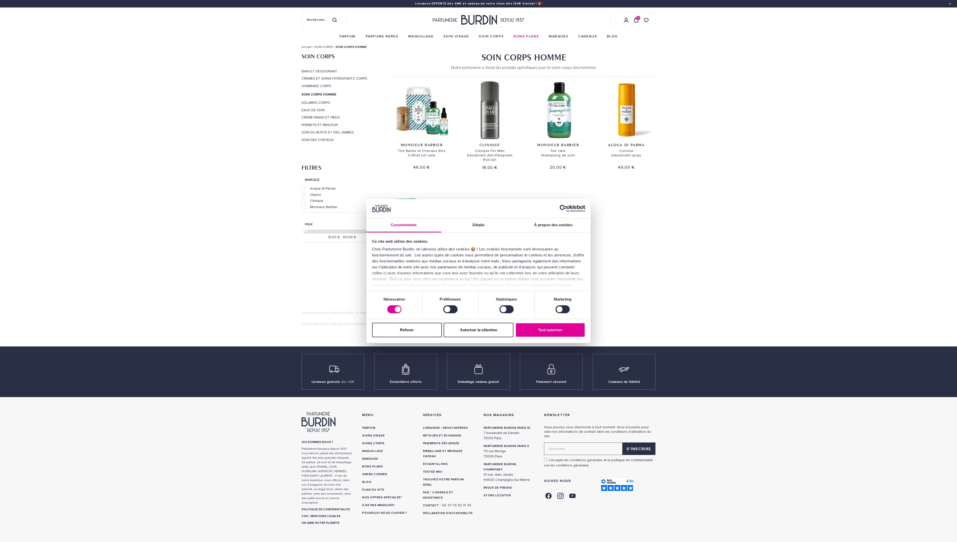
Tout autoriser (550, 330)
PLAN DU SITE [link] (373, 490)
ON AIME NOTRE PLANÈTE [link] (320, 523)
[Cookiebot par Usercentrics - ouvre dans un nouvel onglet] (563, 208)
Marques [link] (370, 459)
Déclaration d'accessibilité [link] (448, 513)
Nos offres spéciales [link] (381, 497)
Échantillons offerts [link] (406, 382)
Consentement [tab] (403, 225)
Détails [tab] (479, 225)
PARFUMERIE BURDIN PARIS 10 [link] (506, 428)
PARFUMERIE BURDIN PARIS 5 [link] (506, 446)
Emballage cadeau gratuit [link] (478, 382)
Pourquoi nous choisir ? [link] (384, 513)
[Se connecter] (626, 19)
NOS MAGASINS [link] (498, 415)
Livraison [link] (431, 428)
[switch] (450, 309)
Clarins (315, 194)
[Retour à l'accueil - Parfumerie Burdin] (478, 19)
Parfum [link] (368, 428)
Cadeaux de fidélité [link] (624, 382)
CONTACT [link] (431, 505)
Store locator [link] (497, 495)
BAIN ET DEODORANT (319, 71)
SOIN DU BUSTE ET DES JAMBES (328, 132)
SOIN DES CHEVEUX (318, 140)
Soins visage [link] (373, 435)
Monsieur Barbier (324, 207)
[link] (347, 36)
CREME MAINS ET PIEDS (321, 117)
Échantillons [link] (435, 464)
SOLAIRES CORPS (316, 103)
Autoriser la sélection (478, 330)
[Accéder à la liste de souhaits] (646, 20)
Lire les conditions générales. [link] (567, 465)
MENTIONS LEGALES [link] (325, 516)
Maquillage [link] (372, 451)
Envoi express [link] (455, 428)
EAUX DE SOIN (313, 110)
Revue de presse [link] (497, 488)
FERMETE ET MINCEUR (320, 125)
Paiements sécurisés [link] (441, 443)
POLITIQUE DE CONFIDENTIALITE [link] (326, 509)
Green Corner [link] (374, 474)
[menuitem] (347, 36)
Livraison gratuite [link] (333, 382)
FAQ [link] (426, 492)
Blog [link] (366, 482)
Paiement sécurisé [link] (551, 382)
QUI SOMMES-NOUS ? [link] (317, 442)
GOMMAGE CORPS (316, 86)
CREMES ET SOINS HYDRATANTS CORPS (334, 78)
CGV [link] (305, 516)
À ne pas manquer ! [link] (378, 505)
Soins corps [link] (373, 443)
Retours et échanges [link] (442, 435)
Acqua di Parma (322, 188)
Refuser (407, 330)
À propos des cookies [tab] (553, 225)
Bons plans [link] (372, 466)
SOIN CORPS (318, 56)
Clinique (316, 200)
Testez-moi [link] (432, 472)
